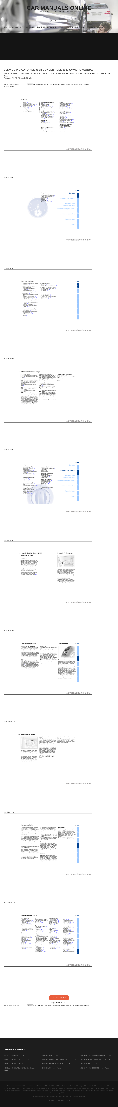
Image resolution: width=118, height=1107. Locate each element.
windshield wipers (39, 84)
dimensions (48, 84)
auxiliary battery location (81, 84)
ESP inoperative (38, 1005)
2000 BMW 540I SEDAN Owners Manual (16, 1060)
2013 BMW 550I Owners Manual (90, 1064)
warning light (69, 84)
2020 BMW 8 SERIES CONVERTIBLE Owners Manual (59, 1060)
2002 (52, 73)
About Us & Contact (64, 1100)
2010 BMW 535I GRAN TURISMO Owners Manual (57, 1064)
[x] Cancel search (11, 73)
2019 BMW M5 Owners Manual (51, 1068)
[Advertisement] (59, 46)
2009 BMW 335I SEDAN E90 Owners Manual (17, 1064)
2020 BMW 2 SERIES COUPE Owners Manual (94, 1068)
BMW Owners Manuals (16, 1050)
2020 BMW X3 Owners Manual (51, 1056)
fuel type (68, 1005)
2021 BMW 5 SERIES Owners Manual (15, 1056)
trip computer (76, 1005)
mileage (62, 1005)
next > (65, 1002)
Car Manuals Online (59, 8)
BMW (35, 73)
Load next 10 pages (59, 998)
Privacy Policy (52, 1100)
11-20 (60, 1002)
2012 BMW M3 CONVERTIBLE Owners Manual (95, 1060)
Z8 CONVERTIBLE (74, 73)
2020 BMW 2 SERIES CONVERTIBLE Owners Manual (97, 1056)
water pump (56, 84)
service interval (84, 1005)
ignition (63, 84)
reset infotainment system (52, 1005)
